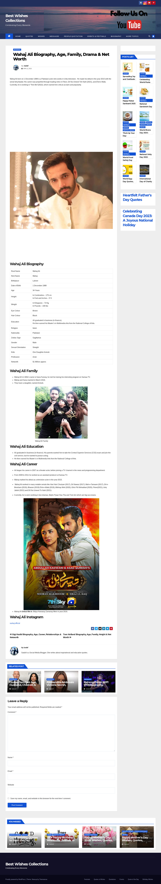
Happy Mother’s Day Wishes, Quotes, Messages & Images (135, 840)
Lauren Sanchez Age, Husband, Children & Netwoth (22, 685)
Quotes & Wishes (128, 130)
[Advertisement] (61, 103)
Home (18, 36)
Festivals (87, 879)
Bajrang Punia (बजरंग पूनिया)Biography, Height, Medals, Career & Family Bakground (98, 686)
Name (10, 757)
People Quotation (73, 36)
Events (125, 73)
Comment (12, 712)
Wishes (41, 36)
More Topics (132, 36)
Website (11, 785)
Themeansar (43, 879)
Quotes (29, 36)
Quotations (112, 879)
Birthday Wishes (148, 879)
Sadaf (26, 66)
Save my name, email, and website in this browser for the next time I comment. (40, 798)
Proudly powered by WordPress (15, 879)
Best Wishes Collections (26, 864)
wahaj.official (15, 623)
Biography (116, 36)
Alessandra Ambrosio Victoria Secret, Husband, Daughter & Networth (60, 686)
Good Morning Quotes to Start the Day (23, 839)
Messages (54, 36)
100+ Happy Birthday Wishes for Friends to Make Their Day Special (60, 841)
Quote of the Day (133, 879)
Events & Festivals (96, 36)
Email (10, 771)
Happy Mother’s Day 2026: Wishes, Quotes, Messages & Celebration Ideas (98, 841)
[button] (149, 36)
